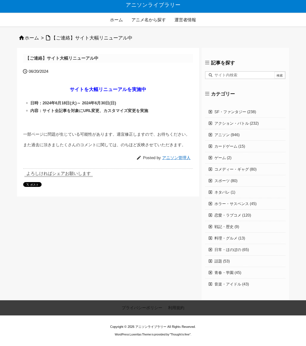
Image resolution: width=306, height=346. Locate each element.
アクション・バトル (236, 123)
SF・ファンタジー (235, 112)
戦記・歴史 (226, 227)
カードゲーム (229, 146)
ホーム (32, 37)
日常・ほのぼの (231, 250)
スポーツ (225, 181)
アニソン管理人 (176, 158)
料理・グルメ (229, 238)
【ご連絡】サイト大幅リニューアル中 (91, 37)
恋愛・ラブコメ (232, 215)
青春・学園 (227, 273)
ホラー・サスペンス (235, 204)
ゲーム (222, 158)
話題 (222, 261)
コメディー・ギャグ (235, 169)
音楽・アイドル (231, 284)
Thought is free (180, 334)
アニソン (227, 135)
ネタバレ (224, 192)
